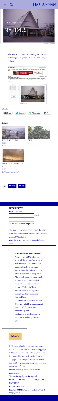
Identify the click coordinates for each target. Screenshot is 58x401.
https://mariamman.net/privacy (28, 273)
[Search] (11, 4)
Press (21, 186)
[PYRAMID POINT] (13, 132)
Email (36, 215)
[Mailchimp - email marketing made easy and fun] (16, 342)
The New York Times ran (27, 54)
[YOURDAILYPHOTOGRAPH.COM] (13, 155)
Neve (17, 398)
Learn (17, 270)
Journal (19, 22)
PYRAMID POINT (10, 140)
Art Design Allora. (32, 376)
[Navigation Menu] (5, 4)
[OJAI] (39, 132)
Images (13, 22)
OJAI (30, 140)
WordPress (35, 398)
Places (12, 186)
